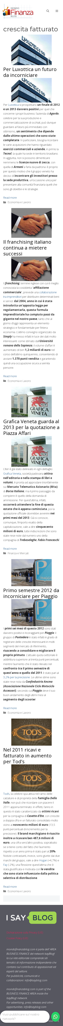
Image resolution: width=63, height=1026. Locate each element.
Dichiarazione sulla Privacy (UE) (24, 932)
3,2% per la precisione (16, 677)
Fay (5, 865)
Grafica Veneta (12, 473)
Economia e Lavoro (19, 202)
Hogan (43, 860)
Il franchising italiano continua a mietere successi (27, 247)
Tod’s (6, 794)
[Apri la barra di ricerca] (47, 11)
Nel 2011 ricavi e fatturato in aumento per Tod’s (27, 755)
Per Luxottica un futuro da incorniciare (30, 72)
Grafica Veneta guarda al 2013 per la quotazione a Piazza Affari (31, 427)
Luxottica (13, 105)
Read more (10, 197)
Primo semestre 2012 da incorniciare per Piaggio (31, 593)
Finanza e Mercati (18, 553)
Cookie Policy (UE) (17, 938)
